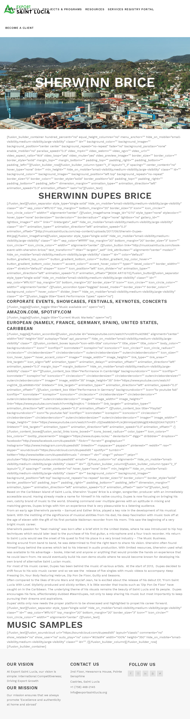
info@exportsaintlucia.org (88, 692)
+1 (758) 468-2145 (82, 687)
